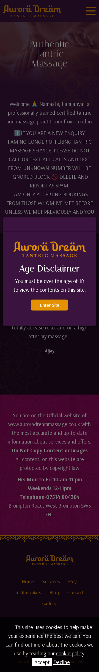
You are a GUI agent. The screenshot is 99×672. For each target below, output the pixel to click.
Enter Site (49, 305)
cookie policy (70, 653)
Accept (42, 662)
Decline (61, 662)
